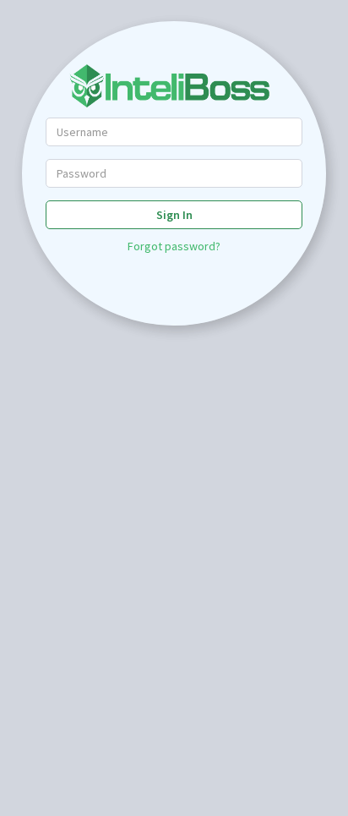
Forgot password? (174, 246)
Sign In (174, 214)
